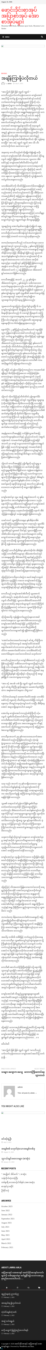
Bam (32, 1346)
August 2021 (6, 1223)
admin (10, 83)
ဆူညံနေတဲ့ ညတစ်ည (10, 1294)
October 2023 (6, 1206)
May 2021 (5, 1235)
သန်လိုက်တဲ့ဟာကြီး (9, 1178)
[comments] (28, 1288)
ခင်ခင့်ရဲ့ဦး (6, 1138)
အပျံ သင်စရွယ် (7, 1321)
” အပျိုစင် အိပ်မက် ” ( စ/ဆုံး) (13, 1174)
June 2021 (5, 1231)
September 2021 (8, 1219)
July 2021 (5, 1227)
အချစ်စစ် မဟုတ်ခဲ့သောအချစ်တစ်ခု (18, 1148)
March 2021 (6, 1243)
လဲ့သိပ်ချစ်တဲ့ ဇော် (9, 1312)
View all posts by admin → (27, 1093)
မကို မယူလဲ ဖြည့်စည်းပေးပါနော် (14, 1330)
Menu (7, 37)
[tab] (6, 1288)
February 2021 (7, 1247)
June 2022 (5, 1210)
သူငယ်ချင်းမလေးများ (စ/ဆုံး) (15, 1158)
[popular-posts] (6, 1288)
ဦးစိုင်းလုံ (5, 1190)
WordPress (23, 1346)
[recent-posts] (17, 1288)
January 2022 (6, 1214)
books (4, 73)
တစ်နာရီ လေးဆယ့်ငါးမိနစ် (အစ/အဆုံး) (18, 1182)
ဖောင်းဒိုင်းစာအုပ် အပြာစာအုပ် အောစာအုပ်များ (20, 16)
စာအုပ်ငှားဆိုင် (7, 1186)
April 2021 (5, 1239)
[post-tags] (39, 1288)
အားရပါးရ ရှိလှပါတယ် (11, 1303)
